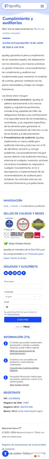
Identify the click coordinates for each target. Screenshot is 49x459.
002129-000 (27, 406)
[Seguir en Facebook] (24, 273)
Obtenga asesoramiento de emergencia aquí (22, 352)
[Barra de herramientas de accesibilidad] (5, 453)
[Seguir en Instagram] (15, 273)
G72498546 (14, 398)
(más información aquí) (30, 411)
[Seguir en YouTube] (19, 273)
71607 (26, 402)
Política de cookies (11, 453)
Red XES (35, 249)
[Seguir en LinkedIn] (6, 273)
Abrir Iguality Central (19, 385)
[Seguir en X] (10, 273)
